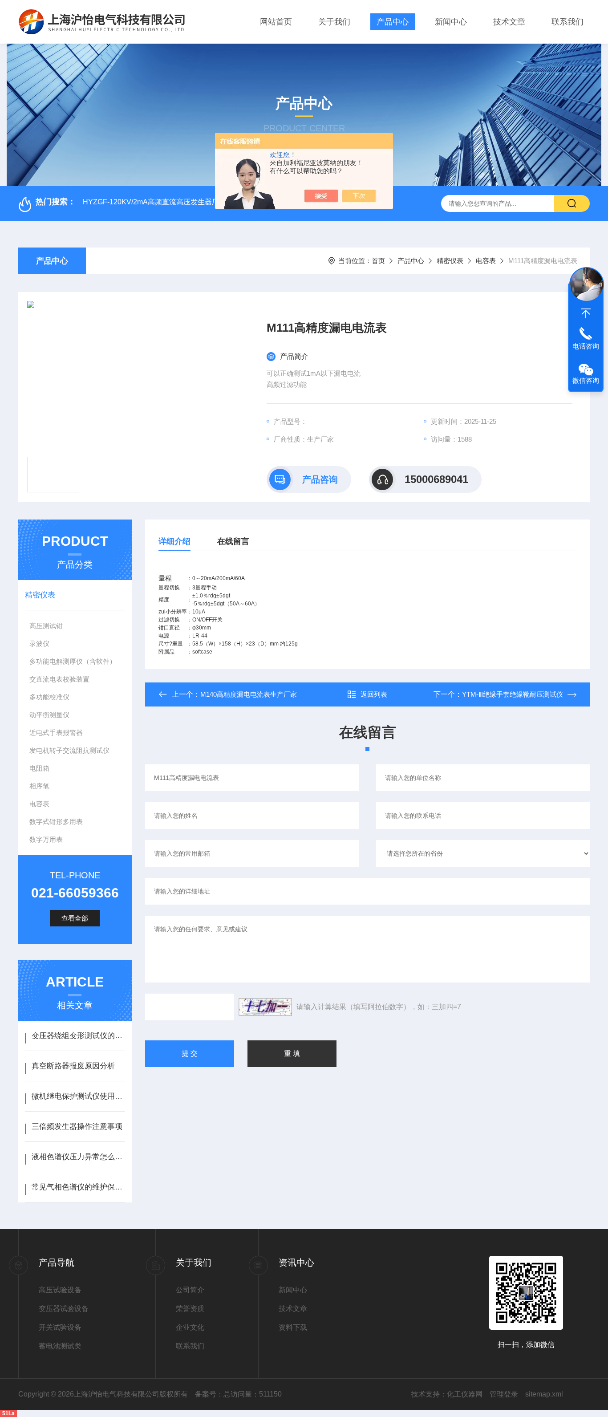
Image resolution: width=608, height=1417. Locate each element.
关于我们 (334, 21)
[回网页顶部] (586, 313)
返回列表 (374, 694)
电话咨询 (585, 346)
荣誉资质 (190, 1308)
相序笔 (39, 786)
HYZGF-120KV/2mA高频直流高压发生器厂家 (154, 202)
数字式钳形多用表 (56, 821)
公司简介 (190, 1290)
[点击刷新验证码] (265, 1007)
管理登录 (504, 1394)
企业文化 (190, 1327)
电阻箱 (39, 768)
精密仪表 (450, 260)
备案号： (209, 1394)
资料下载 (293, 1327)
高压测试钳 (46, 625)
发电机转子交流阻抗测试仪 (69, 750)
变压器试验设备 (64, 1308)
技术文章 (509, 21)
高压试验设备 (60, 1290)
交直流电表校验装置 (59, 679)
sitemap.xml (544, 1394)
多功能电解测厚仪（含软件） (72, 661)
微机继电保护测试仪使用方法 (78, 1096)
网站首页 (276, 21)
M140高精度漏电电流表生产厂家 (248, 694)
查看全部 (74, 918)
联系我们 (567, 21)
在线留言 (233, 541)
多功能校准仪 (49, 697)
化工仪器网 (464, 1394)
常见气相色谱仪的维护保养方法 (78, 1187)
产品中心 (393, 21)
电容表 (486, 260)
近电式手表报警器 (56, 732)
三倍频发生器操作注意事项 (77, 1126)
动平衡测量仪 (49, 715)
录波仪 (39, 643)
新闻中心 (451, 21)
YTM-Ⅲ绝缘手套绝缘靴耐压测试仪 (512, 694)
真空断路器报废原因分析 (73, 1066)
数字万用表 (46, 839)
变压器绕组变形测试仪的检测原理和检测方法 (78, 1035)
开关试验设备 (60, 1327)
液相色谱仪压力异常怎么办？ (78, 1157)
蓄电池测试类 (60, 1346)
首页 (378, 260)
